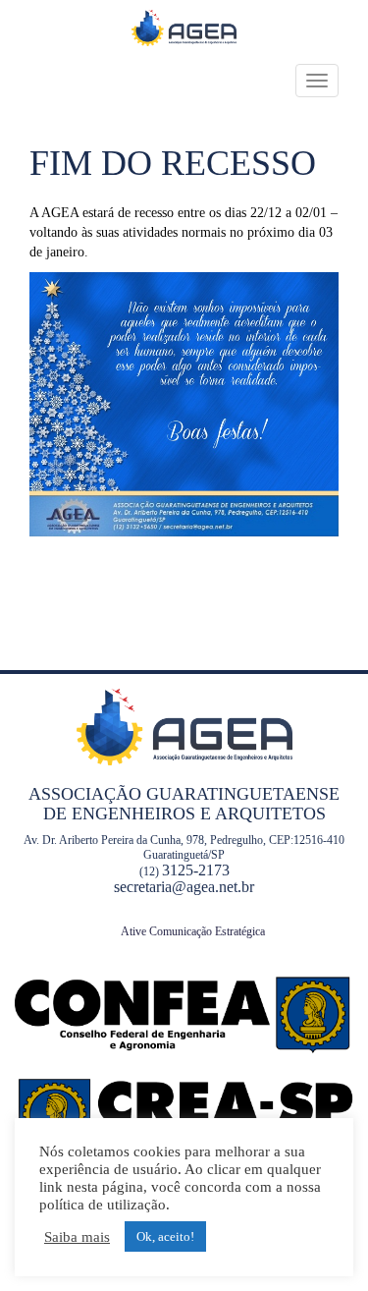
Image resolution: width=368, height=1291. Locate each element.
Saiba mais (77, 1237)
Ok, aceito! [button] (165, 1236)
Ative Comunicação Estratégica (193, 931)
